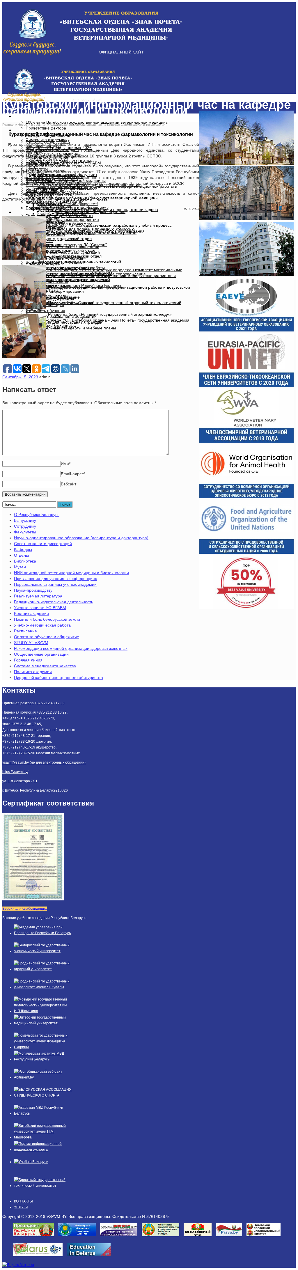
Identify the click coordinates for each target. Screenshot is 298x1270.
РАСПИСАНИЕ (35, 212)
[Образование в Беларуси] (91, 1258)
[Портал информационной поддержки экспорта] (43, 1149)
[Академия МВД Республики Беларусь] (43, 1113)
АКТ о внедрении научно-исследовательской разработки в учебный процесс (99, 225)
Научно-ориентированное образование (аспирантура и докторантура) (81, 537)
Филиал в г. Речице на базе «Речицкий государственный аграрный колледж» (99, 314)
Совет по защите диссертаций (43, 543)
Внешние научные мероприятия (68, 219)
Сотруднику (25, 526)
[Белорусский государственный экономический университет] (43, 951)
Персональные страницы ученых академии (55, 584)
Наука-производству (33, 590)
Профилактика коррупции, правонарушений (68, 279)
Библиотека (25, 561)
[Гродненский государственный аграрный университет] (43, 969)
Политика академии (33, 671)
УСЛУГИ (21, 1207)
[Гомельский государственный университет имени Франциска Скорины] (43, 1047)
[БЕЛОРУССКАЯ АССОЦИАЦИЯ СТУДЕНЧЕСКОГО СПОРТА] (43, 1095)
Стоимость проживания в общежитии (61, 316)
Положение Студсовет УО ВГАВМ (69, 209)
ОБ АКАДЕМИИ (36, 116)
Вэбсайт (68, 484)
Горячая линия (28, 660)
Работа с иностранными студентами (60, 233)
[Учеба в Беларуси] (31, 1162)
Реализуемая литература (38, 596)
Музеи (20, 567)
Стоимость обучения (45, 310)
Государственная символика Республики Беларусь (74, 285)
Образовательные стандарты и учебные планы (71, 328)
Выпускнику (25, 520)
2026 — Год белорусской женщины (59, 303)
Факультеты (25, 532)
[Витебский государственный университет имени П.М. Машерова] (43, 1137)
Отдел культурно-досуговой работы (59, 215)
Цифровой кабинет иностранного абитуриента (58, 677)
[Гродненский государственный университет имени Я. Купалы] (43, 987)
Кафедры (23, 549)
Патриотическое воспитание (53, 297)
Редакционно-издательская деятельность (53, 601)
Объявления (49, 204)
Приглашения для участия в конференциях (55, 578)
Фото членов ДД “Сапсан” (61, 256)
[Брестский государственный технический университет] (43, 1186)
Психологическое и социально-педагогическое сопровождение (86, 274)
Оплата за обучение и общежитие (46, 636)
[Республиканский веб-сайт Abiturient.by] (43, 1077)
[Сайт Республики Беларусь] (40, 1258)
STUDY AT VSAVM (31, 642)
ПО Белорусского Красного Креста (59, 268)
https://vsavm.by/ (15, 772)
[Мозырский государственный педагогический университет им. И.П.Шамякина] (43, 1011)
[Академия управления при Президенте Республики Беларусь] (43, 933)
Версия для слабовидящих (24, 909)
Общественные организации (41, 654)
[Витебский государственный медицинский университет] (43, 1023)
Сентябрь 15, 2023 (20, 377)
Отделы (21, 555)
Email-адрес (73, 473)
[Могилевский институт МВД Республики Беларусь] (43, 1059)
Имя (65, 463)
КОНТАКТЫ (23, 1201)
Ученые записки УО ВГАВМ (40, 607)
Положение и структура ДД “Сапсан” (72, 244)
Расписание (25, 631)
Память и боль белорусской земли (47, 619)
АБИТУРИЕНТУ (36, 130)
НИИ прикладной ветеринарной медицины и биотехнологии (71, 572)
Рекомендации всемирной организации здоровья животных (70, 648)
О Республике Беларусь (36, 514)
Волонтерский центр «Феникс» (55, 262)
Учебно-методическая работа (42, 625)
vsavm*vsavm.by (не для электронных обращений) (44, 762)
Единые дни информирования (55, 291)
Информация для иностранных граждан (64, 322)
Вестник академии (31, 613)
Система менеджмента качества (45, 666)
